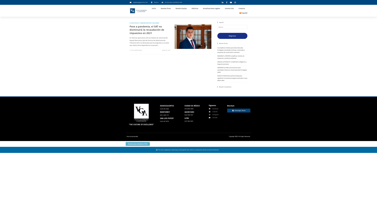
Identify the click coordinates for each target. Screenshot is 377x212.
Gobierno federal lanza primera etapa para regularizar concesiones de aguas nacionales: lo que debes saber (232, 78)
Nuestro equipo (181, 8)
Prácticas (195, 8)
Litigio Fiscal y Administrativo (140, 23)
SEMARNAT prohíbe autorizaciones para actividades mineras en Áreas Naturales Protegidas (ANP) (232, 70)
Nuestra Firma (166, 8)
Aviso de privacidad (132, 136)
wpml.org (174, 150)
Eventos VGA (229, 8)
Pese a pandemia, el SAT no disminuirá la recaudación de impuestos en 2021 (147, 30)
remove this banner (213, 150)
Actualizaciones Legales (211, 8)
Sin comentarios (136, 50)
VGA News (155, 23)
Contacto (242, 8)
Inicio (154, 8)
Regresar (232, 36)
